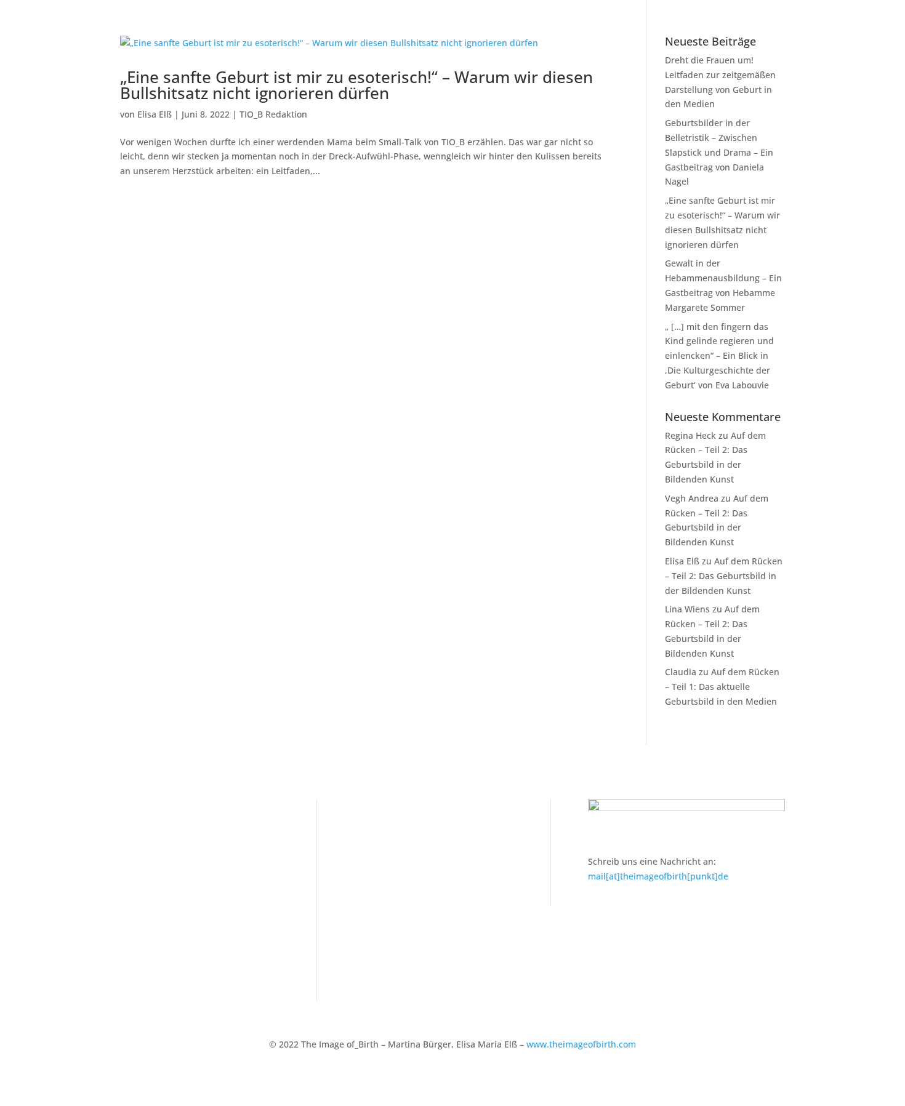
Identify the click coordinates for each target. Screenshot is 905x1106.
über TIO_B (143, 956)
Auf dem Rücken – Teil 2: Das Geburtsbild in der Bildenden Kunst (723, 575)
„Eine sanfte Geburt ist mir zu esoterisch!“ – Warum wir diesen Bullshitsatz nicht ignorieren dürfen (356, 85)
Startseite (139, 823)
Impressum (377, 842)
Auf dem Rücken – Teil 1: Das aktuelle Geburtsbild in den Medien (722, 686)
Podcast (136, 899)
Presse (134, 918)
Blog (129, 880)
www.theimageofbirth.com (581, 1044)
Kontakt (370, 823)
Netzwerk (139, 861)
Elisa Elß (154, 114)
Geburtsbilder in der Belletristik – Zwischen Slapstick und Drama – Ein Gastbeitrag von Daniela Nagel (719, 152)
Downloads (143, 937)
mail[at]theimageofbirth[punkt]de (658, 876)
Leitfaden (139, 842)
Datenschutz (380, 861)
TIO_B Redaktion (273, 114)
